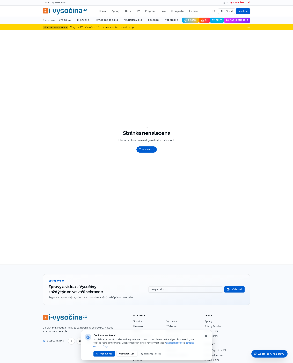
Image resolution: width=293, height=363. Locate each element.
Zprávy (115, 11)
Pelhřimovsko (133, 20)
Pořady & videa (212, 326)
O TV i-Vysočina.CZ (215, 350)
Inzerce (193, 11)
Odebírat (237, 289)
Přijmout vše (106, 354)
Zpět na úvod (146, 149)
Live (163, 11)
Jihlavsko (83, 20)
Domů (102, 11)
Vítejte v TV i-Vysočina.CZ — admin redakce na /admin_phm (103, 27)
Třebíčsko (171, 20)
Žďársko (153, 20)
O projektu (177, 11)
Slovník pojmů (212, 360)
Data (128, 11)
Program (150, 11)
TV (138, 11)
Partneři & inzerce (214, 355)
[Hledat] (213, 11)
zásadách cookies (175, 342)
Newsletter (243, 11)
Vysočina (65, 20)
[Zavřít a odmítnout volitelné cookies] (206, 336)
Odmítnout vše (127, 354)
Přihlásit (229, 11)
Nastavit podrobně (152, 354)
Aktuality (137, 321)
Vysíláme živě (241, 3)
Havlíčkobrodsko (107, 20)
